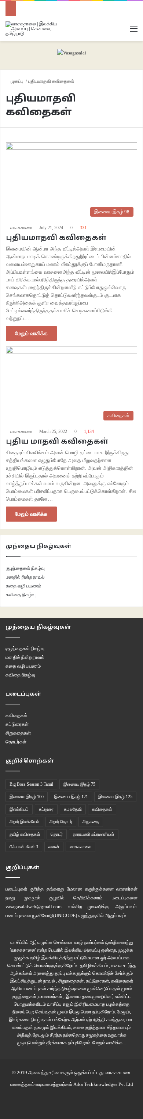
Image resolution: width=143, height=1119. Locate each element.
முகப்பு (17, 81)
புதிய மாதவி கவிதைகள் (57, 441)
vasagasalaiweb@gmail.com (34, 906)
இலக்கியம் (19, 809)
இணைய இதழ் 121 (71, 796)
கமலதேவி (73, 809)
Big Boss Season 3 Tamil (31, 784)
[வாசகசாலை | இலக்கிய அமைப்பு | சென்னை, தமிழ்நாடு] (35, 28)
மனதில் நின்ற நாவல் (25, 577)
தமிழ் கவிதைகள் (25, 834)
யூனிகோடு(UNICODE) (54, 915)
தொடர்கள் (16, 742)
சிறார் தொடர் (61, 821)
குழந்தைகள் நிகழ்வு (25, 568)
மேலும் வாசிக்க (31, 333)
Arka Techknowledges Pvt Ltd (103, 1084)
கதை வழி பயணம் (23, 586)
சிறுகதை (90, 821)
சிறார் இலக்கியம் (24, 821)
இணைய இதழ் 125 (115, 796)
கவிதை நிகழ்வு (21, 594)
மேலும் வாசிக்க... (109, 1042)
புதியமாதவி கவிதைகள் (56, 238)
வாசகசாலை (21, 227)
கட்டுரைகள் (17, 724)
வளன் (53, 846)
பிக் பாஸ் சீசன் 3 (24, 846)
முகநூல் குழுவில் (44, 897)
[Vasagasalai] (71, 52)
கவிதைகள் (16, 715)
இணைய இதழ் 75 (79, 784)
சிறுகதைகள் (18, 733)
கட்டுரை (46, 809)
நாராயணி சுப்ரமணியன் (93, 834)
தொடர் (57, 834)
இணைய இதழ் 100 (27, 796)
